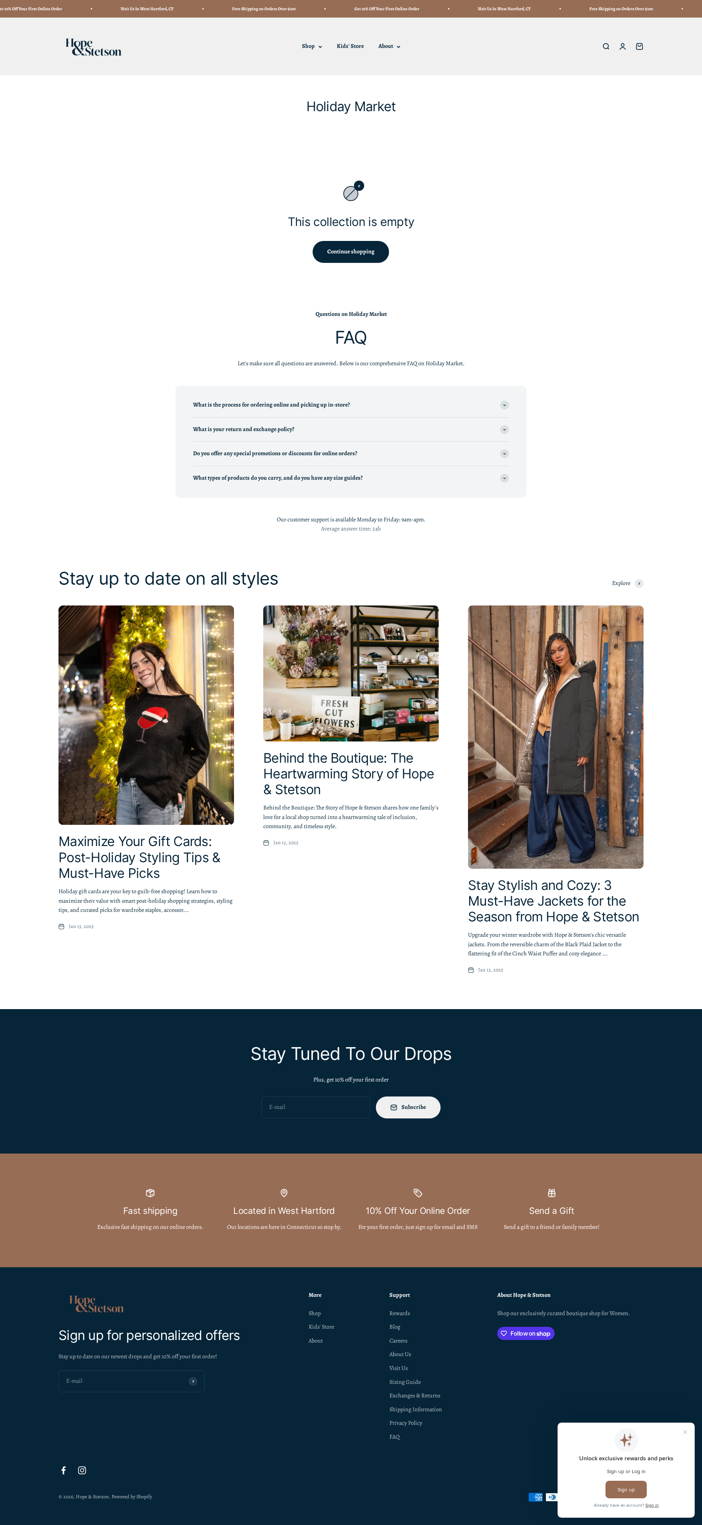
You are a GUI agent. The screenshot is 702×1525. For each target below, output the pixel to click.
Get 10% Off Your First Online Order (352, 9)
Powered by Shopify (132, 1496)
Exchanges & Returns (414, 1396)
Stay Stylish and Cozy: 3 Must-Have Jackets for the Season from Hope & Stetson (553, 901)
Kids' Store (350, 46)
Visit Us (398, 1368)
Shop (308, 46)
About (385, 46)
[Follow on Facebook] (63, 1470)
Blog (394, 1327)
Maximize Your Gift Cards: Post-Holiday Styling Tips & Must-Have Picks (139, 857)
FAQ (394, 1437)
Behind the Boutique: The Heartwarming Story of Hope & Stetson (348, 773)
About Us (400, 1354)
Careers (398, 1341)
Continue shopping (350, 252)
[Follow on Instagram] (82, 1470)
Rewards (399, 1313)
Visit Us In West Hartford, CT (112, 9)
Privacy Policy (405, 1423)
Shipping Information (415, 1409)
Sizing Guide (405, 1382)
